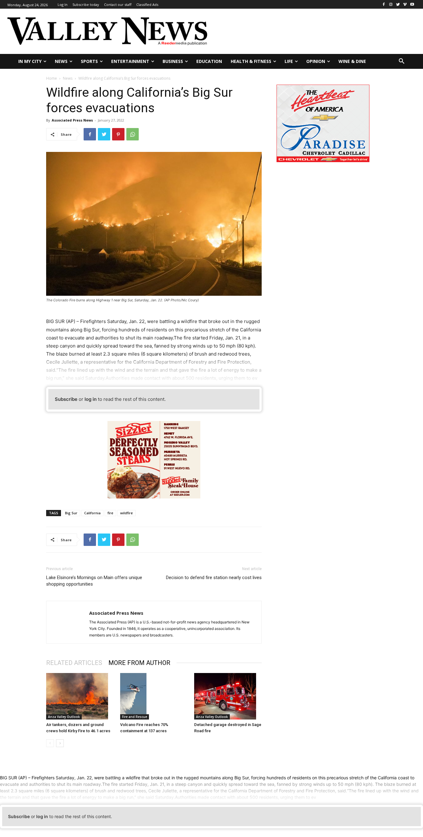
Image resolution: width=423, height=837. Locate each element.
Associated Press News (72, 120)
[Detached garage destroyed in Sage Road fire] (228, 696)
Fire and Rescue (134, 717)
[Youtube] (412, 4)
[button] (401, 61)
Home (51, 78)
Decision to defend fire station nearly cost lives (214, 577)
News (67, 78)
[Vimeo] (404, 4)
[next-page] (60, 743)
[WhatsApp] (132, 134)
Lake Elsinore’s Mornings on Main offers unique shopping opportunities (94, 581)
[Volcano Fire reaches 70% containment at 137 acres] (154, 696)
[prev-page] (50, 743)
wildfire (126, 513)
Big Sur (71, 513)
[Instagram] (391, 4)
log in (91, 399)
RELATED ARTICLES (74, 662)
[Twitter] (398, 4)
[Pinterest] (118, 134)
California (92, 513)
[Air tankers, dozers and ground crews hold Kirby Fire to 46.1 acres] (80, 696)
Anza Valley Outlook (64, 717)
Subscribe (66, 399)
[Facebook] (383, 4)
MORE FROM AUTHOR (139, 662)
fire (110, 513)
